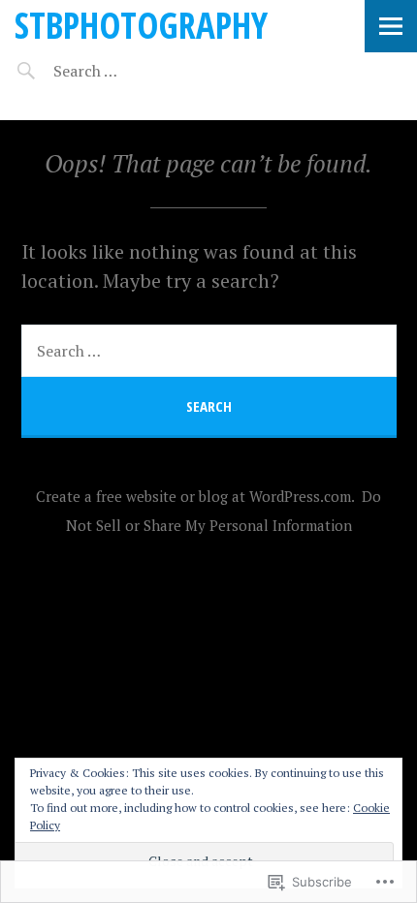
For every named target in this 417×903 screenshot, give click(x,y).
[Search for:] (133, 70)
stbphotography (141, 24)
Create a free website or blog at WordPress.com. (195, 496)
